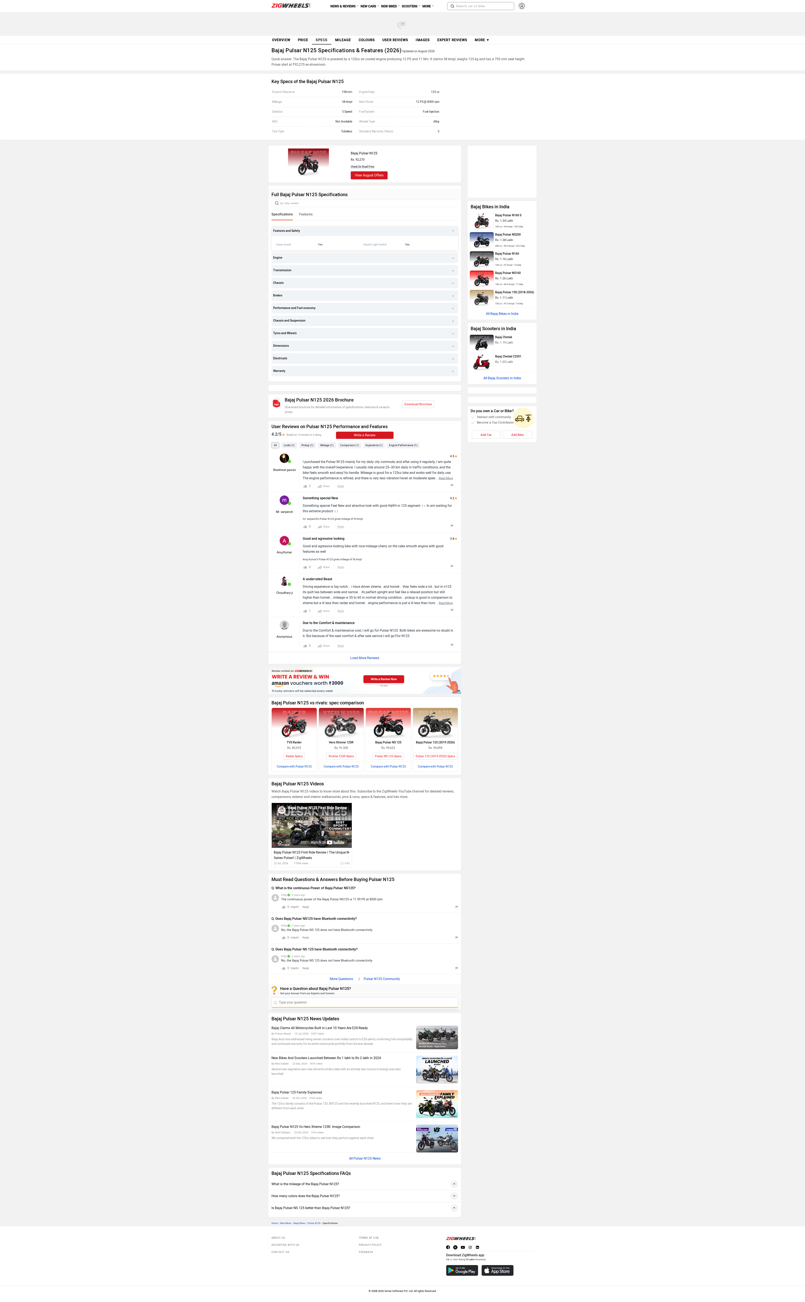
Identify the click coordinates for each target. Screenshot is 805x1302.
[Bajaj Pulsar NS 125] (388, 714)
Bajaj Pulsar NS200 (508, 179)
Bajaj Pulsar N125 (364, 153)
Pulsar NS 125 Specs (388, 747)
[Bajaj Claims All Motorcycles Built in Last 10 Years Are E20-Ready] (437, 1028)
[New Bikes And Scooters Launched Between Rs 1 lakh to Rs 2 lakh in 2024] (437, 1060)
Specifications (282, 214)
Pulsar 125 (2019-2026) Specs (435, 747)
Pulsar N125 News (367, 1149)
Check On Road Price (362, 166)
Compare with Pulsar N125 (294, 757)
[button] (452, 6)
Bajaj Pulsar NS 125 (388, 733)
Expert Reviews (452, 40)
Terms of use (369, 1228)
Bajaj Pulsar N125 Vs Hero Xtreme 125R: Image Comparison (315, 1117)
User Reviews (395, 40)
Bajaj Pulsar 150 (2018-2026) (514, 237)
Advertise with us (285, 1235)
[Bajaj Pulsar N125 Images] (308, 175)
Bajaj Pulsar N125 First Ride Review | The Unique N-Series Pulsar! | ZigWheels (312, 845)
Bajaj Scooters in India (504, 323)
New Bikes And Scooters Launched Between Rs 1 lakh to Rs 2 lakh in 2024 (326, 1048)
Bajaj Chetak (503, 281)
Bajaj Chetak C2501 (508, 301)
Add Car (486, 360)
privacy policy (370, 1235)
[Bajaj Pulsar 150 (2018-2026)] (482, 242)
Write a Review (364, 426)
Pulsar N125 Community (382, 969)
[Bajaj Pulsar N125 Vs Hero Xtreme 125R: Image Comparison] (437, 1129)
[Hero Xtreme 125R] (341, 714)
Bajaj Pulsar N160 (507, 198)
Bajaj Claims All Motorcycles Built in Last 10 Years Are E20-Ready (319, 1018)
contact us (280, 1242)
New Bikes (285, 1213)
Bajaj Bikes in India (504, 258)
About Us (278, 1228)
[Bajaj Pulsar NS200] (482, 184)
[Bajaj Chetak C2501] (482, 306)
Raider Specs (294, 747)
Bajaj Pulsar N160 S (508, 160)
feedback (366, 1242)
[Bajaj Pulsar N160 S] (482, 165)
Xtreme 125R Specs (341, 747)
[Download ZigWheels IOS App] (498, 1261)
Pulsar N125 (314, 1213)
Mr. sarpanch (284, 502)
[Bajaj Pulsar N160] (482, 203)
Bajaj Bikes (299, 1213)
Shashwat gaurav (284, 460)
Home (274, 1213)
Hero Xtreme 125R (341, 733)
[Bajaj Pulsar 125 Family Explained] (437, 1095)
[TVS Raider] (294, 714)
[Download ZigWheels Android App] (462, 1261)
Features (306, 214)
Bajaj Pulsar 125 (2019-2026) (435, 733)
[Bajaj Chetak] (482, 287)
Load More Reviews (364, 648)
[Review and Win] (364, 671)
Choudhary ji (284, 583)
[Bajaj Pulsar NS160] (482, 223)
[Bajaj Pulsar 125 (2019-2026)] (435, 714)
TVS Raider (294, 733)
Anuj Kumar (284, 543)
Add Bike (517, 360)
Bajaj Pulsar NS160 (508, 217)
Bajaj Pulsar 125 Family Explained (296, 1083)
